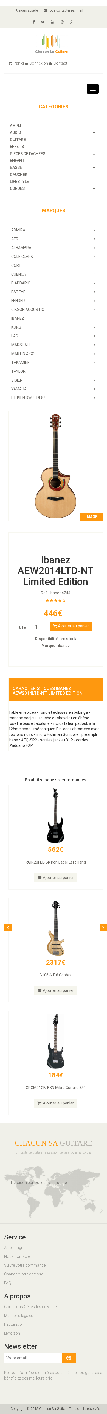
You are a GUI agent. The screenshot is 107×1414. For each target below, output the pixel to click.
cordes (17, 188)
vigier (53, 380)
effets (17, 146)
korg (53, 327)
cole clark (53, 256)
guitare (18, 139)
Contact (60, 63)
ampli (15, 125)
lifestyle (19, 181)
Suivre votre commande (25, 1265)
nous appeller (28, 10)
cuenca (53, 274)
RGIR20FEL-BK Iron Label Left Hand (56, 862)
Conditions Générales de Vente (30, 1306)
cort (53, 265)
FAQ (7, 1283)
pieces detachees (27, 153)
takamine (53, 362)
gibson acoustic (53, 309)
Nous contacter (17, 1256)
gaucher (18, 174)
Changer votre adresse (23, 1274)
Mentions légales (18, 1315)
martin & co (53, 353)
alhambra (53, 248)
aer (53, 239)
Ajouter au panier (73, 626)
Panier (18, 63)
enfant (17, 160)
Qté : (23, 627)
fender (53, 301)
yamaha (53, 389)
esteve (53, 292)
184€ (55, 1075)
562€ (55, 849)
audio (15, 132)
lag (53, 336)
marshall (53, 345)
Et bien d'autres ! (53, 398)
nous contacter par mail (65, 10)
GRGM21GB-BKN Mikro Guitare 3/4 (55, 1087)
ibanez (53, 318)
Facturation (14, 1324)
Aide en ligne (14, 1247)
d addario (53, 283)
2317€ (55, 962)
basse (16, 167)
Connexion (38, 63)
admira (53, 230)
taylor (53, 371)
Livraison (12, 1333)
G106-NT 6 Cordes (56, 975)
